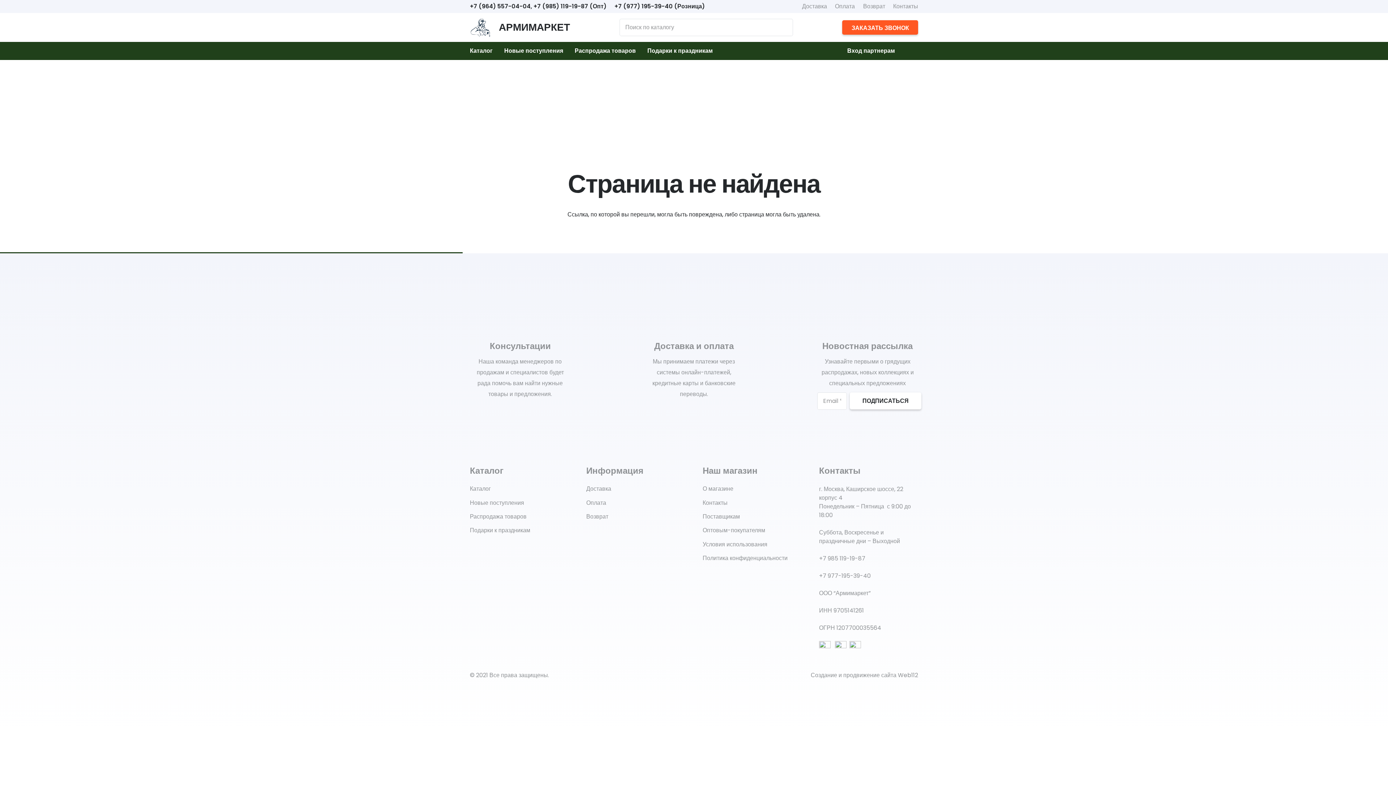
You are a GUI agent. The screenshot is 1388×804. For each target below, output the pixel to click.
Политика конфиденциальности (745, 558)
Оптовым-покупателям (734, 530)
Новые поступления (497, 503)
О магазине (718, 489)
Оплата (845, 6)
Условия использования (735, 544)
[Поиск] (784, 27)
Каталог (480, 489)
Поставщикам (721, 516)
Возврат (874, 6)
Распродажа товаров (498, 516)
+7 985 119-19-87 (842, 558)
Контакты (905, 6)
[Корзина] (909, 51)
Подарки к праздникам (500, 530)
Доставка (814, 6)
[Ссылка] (480, 28)
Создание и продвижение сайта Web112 (864, 675)
